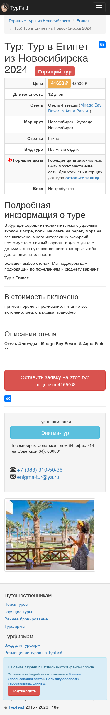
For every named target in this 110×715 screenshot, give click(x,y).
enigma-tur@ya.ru (38, 476)
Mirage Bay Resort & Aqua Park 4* (74, 108)
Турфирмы (14, 626)
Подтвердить (23, 691)
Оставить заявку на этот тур (55, 380)
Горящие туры (18, 611)
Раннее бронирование (26, 619)
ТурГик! (19, 7)
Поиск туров (16, 604)
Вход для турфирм (22, 645)
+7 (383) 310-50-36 (39, 469)
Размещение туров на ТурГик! (33, 652)
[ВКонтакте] (102, 44)
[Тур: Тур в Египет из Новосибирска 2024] (49, 537)
